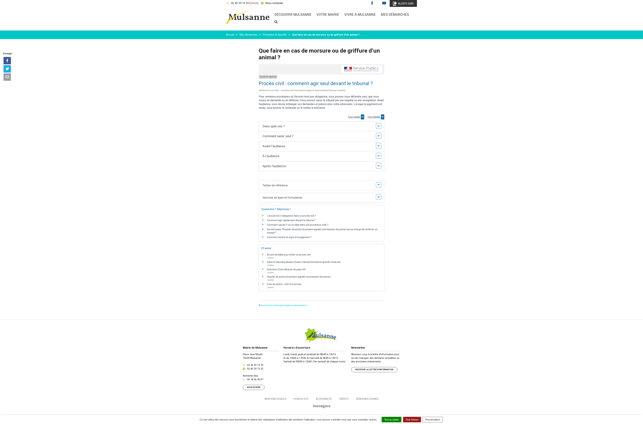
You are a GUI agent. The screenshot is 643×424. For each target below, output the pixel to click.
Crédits (344, 399)
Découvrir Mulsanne (292, 15)
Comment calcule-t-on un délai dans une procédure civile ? (297, 224)
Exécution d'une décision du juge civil (286, 269)
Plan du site (301, 399)
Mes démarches (395, 15)
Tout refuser (412, 419)
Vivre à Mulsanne (360, 15)
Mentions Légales (275, 399)
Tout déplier (374, 116)
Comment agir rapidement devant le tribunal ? (291, 220)
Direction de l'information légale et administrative (284, 305)
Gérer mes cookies (367, 399)
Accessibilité (324, 399)
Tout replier (354, 116)
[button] (321, 126)
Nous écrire (253, 387)
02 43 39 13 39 (255, 365)
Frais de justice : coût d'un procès (284, 284)
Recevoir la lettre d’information (374, 369)
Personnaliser (432, 419)
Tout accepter (391, 419)
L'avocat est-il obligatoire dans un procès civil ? (291, 215)
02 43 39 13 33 (255, 368)
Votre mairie (327, 15)
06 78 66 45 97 (255, 379)
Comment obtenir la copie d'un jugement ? (289, 237)
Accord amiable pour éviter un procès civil (289, 254)
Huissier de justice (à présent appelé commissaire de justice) (299, 276)
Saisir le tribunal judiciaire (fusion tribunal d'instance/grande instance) (303, 262)
